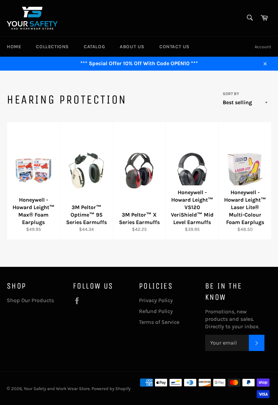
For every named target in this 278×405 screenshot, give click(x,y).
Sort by (231, 93)
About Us (132, 47)
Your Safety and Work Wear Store (57, 388)
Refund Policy (156, 311)
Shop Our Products (30, 300)
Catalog (94, 47)
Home (14, 47)
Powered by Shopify (111, 388)
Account (263, 46)
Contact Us (174, 47)
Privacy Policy (156, 300)
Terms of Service (159, 322)
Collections (52, 47)
